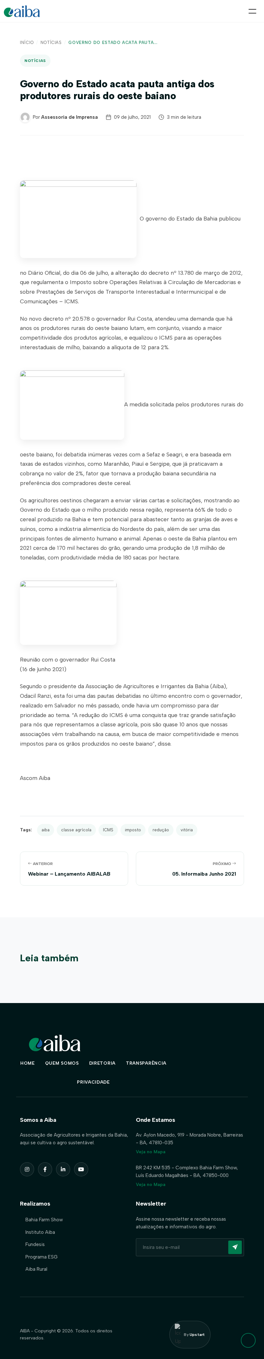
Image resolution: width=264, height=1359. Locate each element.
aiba (46, 829)
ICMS (108, 829)
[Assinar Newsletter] (235, 1247)
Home (27, 1063)
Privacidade (93, 1082)
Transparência (146, 1063)
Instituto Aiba (40, 1232)
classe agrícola (76, 829)
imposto (133, 829)
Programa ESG (41, 1257)
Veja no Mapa (150, 1152)
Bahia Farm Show (44, 1220)
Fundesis (35, 1244)
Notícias (51, 42)
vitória (187, 829)
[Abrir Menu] (252, 11)
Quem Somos (62, 1063)
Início (27, 42)
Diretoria (102, 1063)
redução (161, 829)
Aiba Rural (36, 1269)
